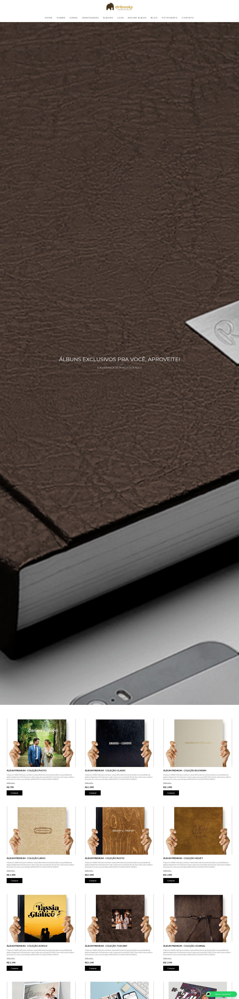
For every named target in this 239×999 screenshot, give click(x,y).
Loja (120, 18)
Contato (188, 18)
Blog (154, 18)
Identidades (90, 18)
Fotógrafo (170, 18)
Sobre (61, 18)
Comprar (14, 793)
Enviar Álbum (137, 18)
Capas (74, 18)
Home (49, 18)
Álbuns (108, 18)
